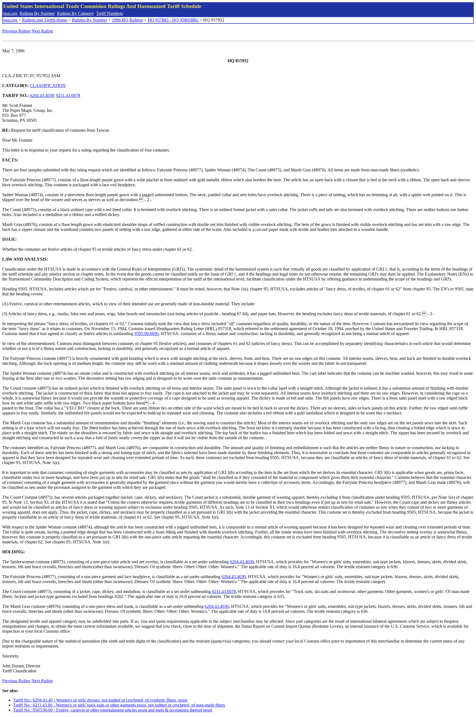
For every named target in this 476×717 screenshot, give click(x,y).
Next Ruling (42, 31)
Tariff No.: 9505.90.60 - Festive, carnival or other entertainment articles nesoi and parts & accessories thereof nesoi (112, 710)
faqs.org (10, 13)
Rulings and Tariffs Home (44, 20)
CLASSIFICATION (48, 85)
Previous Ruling (16, 31)
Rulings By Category (75, 13)
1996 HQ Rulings (127, 20)
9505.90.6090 (146, 333)
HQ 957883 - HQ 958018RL (173, 20)
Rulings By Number (37, 13)
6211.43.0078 (68, 95)
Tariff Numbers (109, 13)
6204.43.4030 (42, 95)
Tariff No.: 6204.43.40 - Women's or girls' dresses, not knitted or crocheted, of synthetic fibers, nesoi (100, 700)
